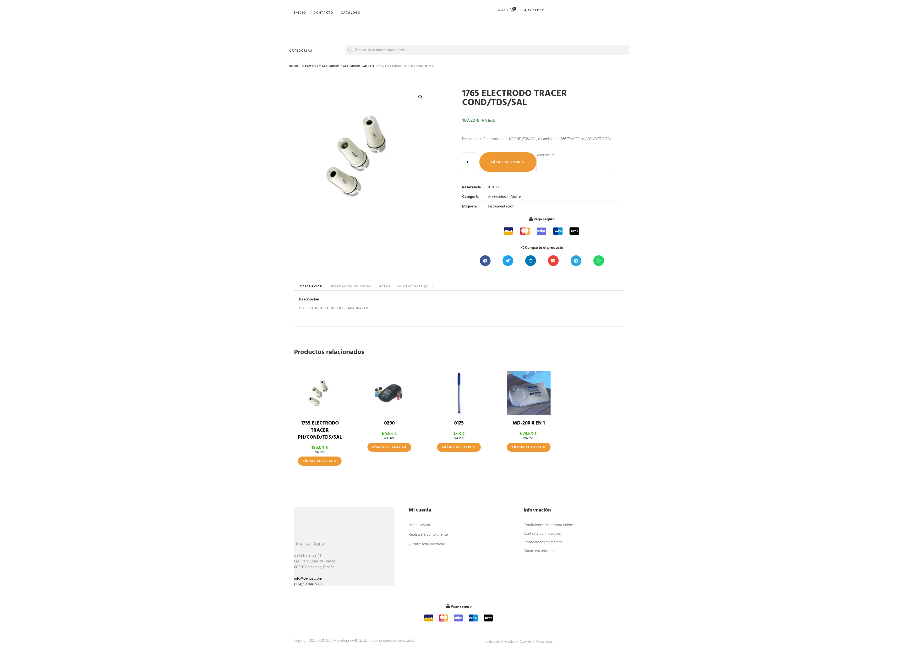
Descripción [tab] (311, 286)
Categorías (300, 50)
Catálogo (351, 12)
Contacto (323, 12)
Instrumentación (501, 206)
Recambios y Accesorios (321, 66)
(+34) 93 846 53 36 (308, 584)
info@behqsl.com (308, 578)
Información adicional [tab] (350, 286)
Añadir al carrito (508, 162)
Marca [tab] (384, 286)
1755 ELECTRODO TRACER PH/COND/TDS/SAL (320, 430)
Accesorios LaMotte (359, 66)
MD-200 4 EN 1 (529, 423)
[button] (420, 97)
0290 (389, 423)
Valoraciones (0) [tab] (413, 286)
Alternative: (545, 155)
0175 (459, 423)
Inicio (300, 12)
